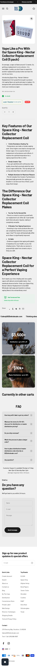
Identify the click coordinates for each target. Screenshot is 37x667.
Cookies (23, 598)
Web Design (6, 608)
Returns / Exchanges (8, 612)
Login (5, 102)
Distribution (6, 598)
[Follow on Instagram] (8, 643)
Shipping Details (7, 615)
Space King (24, 580)
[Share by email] (23, 309)
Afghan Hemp (25, 583)
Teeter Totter (25, 590)
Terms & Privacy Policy (9, 619)
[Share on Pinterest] (19, 309)
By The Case (6, 594)
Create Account (7, 576)
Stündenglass (25, 608)
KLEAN (23, 576)
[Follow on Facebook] (3, 643)
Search (4, 580)
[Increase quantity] (13, 112)
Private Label (6, 605)
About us (5, 583)
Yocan (22, 612)
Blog (3, 590)
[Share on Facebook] (12, 309)
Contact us (5, 587)
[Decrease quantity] (4, 112)
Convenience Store (8, 601)
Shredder (24, 594)
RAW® (22, 601)
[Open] (5, 661)
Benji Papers (25, 587)
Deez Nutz (24, 605)
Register (10, 102)
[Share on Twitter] (16, 309)
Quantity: (5, 108)
